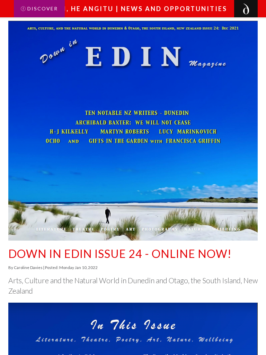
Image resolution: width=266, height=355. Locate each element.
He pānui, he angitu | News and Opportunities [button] (128, 8)
